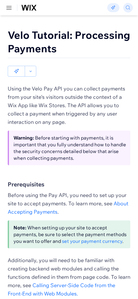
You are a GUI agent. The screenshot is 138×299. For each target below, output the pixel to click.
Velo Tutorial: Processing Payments (69, 42)
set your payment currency (92, 241)
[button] (16, 71)
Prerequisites (26, 184)
